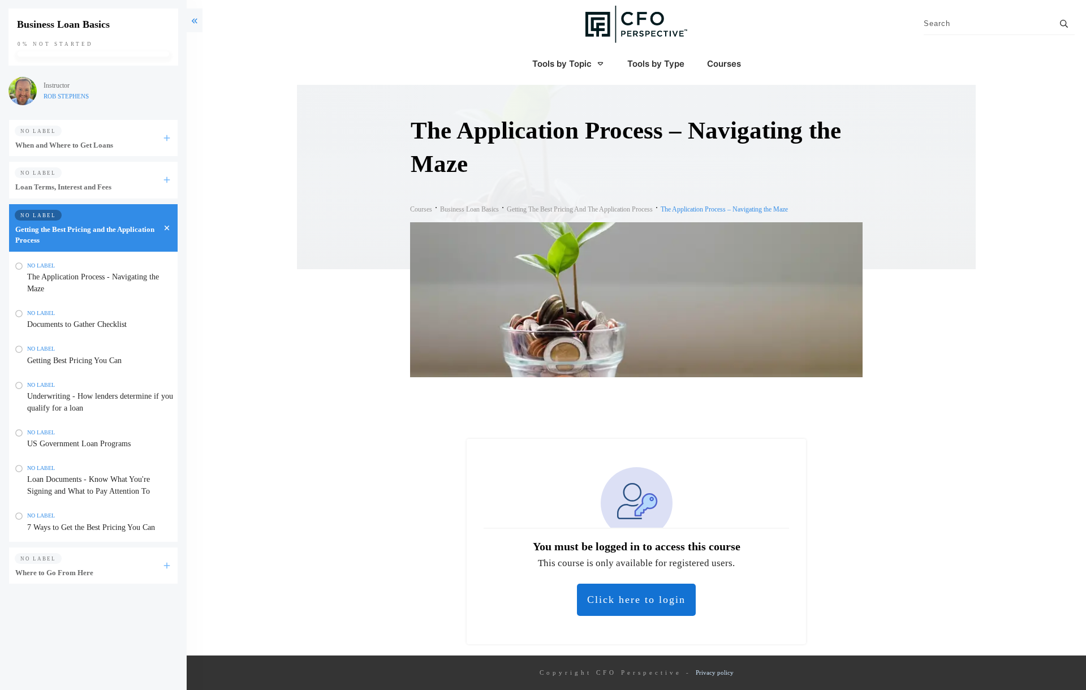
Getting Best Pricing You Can (74, 360)
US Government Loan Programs (79, 443)
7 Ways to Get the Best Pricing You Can (91, 527)
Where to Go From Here (54, 572)
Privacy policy (715, 672)
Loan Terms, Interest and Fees (63, 187)
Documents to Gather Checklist (77, 324)
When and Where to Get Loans (64, 145)
